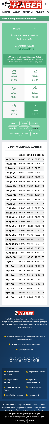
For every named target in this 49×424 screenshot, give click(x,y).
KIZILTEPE (34, 123)
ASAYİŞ (16, 12)
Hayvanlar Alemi (8, 407)
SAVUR (25, 134)
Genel (42, 405)
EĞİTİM (40, 410)
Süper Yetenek (40, 407)
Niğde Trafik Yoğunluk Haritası (33, 381)
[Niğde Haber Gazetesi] (23, 4)
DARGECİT (14, 123)
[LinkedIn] (24, 360)
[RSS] (38, 360)
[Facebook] (11, 360)
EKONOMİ (28, 12)
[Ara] (45, 4)
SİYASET (40, 12)
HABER (6, 405)
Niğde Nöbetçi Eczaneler (11, 373)
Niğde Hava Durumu (37, 372)
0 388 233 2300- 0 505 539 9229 (26, 345)
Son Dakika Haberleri (14, 395)
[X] (15, 360)
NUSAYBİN (14, 134)
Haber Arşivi (34, 395)
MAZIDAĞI (24, 128)
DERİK (24, 123)
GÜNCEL (6, 12)
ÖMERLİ (35, 134)
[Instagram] (20, 360)
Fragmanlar (21, 407)
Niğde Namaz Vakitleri (11, 381)
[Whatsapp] (34, 360)
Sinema (35, 405)
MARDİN (12, 128)
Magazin (21, 405)
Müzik (29, 407)
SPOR (33, 410)
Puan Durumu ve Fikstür (12, 388)
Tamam (31, 421)
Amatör (13, 405)
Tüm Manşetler (35, 387)
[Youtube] (29, 360)
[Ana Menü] (3, 4)
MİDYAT (35, 128)
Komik (28, 405)
